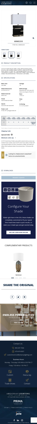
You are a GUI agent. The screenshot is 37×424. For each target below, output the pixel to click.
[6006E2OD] (18, 25)
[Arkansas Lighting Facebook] (14, 420)
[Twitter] (18, 297)
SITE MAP (6, 407)
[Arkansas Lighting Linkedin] (18, 420)
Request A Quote (18, 177)
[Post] (18, 262)
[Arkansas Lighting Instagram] (22, 420)
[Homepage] (6, 3)
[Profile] (27, 3)
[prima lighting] (18, 402)
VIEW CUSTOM (18, 322)
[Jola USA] (18, 413)
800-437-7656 (19, 348)
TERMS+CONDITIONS (16, 407)
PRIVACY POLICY (28, 407)
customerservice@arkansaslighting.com (19, 355)
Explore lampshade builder (18, 232)
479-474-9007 (19, 351)
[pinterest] (24, 297)
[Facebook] (12, 297)
